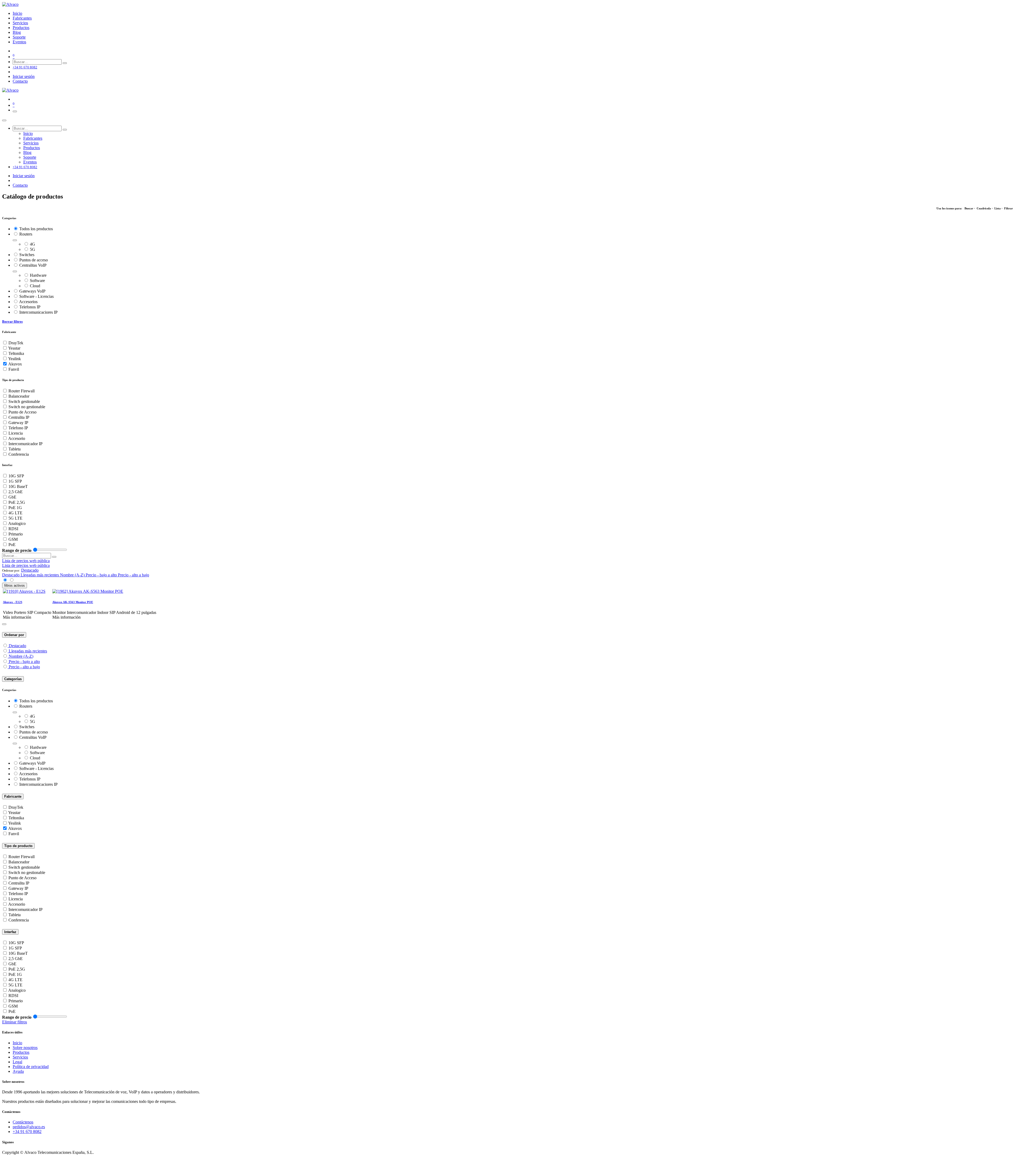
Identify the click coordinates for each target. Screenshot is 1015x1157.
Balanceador (18, 396)
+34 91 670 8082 (27, 1131)
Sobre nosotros (25, 1047)
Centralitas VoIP (33, 265)
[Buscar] (65, 63)
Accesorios (28, 301)
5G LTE (15, 518)
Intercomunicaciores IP (38, 312)
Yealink (14, 358)
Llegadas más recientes (28, 651)
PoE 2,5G (16, 502)
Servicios (20, 1057)
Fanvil (13, 369)
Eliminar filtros (14, 1022)
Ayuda (18, 1071)
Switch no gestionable (26, 407)
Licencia (15, 433)
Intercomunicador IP (25, 443)
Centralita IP (18, 417)
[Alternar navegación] (15, 111)
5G (32, 249)
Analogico (17, 523)
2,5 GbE (15, 492)
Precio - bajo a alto (24, 661)
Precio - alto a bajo (24, 667)
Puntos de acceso (33, 260)
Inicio (17, 1043)
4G (32, 244)
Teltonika (16, 353)
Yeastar (14, 348)
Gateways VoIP (32, 291)
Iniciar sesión (24, 76)
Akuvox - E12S (12, 602)
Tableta (14, 449)
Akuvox (15, 364)
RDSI (13, 528)
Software (37, 280)
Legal (17, 1062)
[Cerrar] (4, 120)
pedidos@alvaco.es (29, 1127)
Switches (26, 254)
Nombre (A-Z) (21, 656)
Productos (21, 1052)
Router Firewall (21, 391)
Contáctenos (23, 1122)
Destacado (17, 645)
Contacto (20, 81)
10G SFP (16, 476)
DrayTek (15, 343)
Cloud (35, 286)
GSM (13, 539)
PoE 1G (15, 507)
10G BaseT (18, 486)
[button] (30, 570)
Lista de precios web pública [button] (26, 560)
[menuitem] (17, 13)
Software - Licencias (36, 296)
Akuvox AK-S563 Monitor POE (72, 602)
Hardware (38, 275)
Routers (25, 234)
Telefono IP (18, 428)
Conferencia (18, 454)
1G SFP (15, 481)
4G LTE (15, 513)
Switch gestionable (24, 401)
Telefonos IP (29, 307)
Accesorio (16, 438)
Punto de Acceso (22, 412)
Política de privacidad (31, 1066)
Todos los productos (36, 229)
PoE (12, 544)
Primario (15, 534)
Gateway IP (18, 422)
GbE (12, 497)
